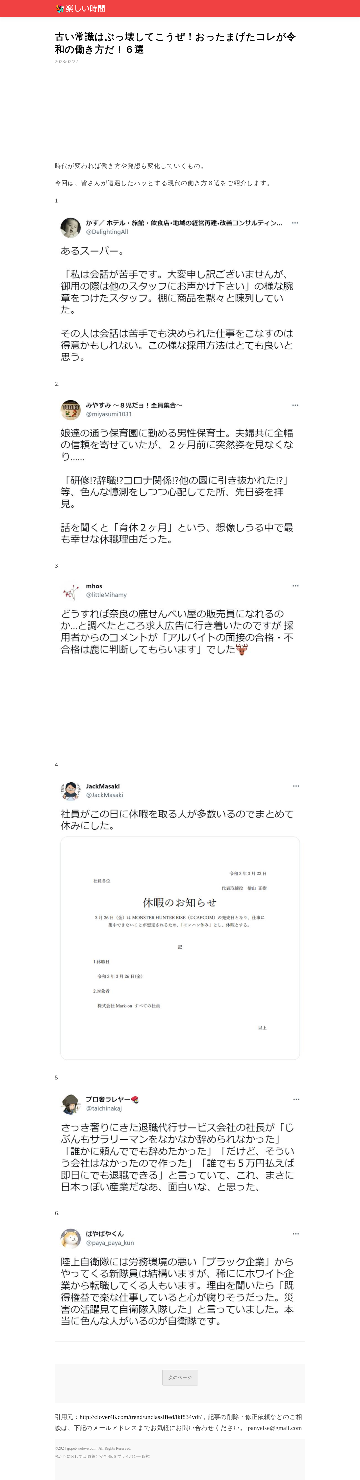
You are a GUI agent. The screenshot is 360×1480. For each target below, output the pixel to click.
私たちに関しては (70, 1456)
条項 (112, 1456)
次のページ (180, 1377)
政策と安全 (97, 1456)
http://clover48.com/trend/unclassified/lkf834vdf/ (141, 1416)
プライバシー (129, 1456)
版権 (146, 1456)
